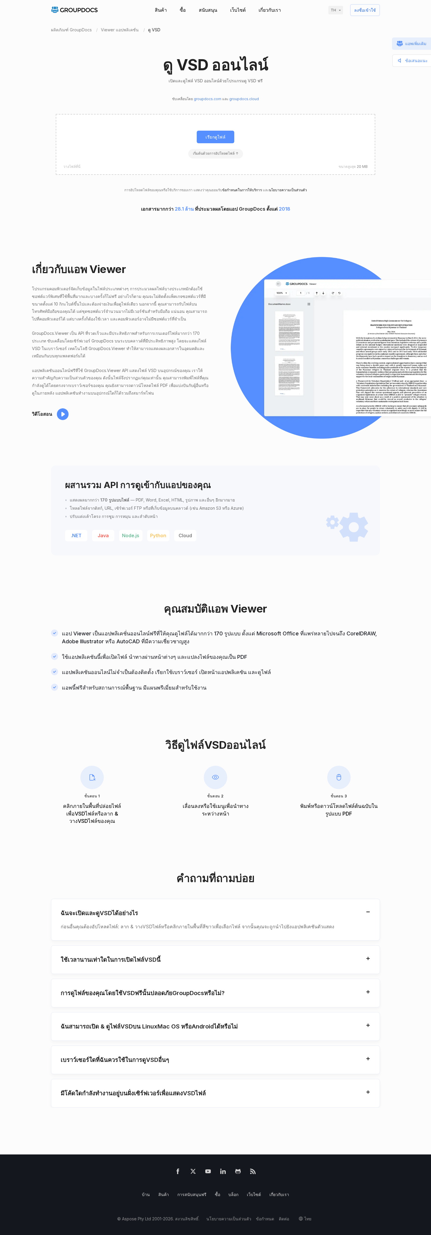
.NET (76, 535)
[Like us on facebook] (178, 1172)
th (333, 10)
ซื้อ (183, 10)
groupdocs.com (207, 99)
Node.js (130, 535)
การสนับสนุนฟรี (191, 1194)
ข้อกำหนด (265, 1218)
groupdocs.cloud (244, 99)
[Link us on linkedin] (223, 1172)
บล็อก (233, 1194)
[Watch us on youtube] (208, 1172)
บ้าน (146, 1194)
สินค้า (161, 10)
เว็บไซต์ (238, 10)
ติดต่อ (284, 1218)
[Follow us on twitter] (193, 1172)
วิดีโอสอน (42, 414)
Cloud (185, 535)
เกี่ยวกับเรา (270, 10)
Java (103, 535)
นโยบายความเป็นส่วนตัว (288, 190)
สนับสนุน (208, 10)
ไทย (307, 1218)
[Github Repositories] (238, 1172)
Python (158, 535)
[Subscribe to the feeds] (253, 1172)
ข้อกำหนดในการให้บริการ (242, 190)
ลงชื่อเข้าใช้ (365, 10)
